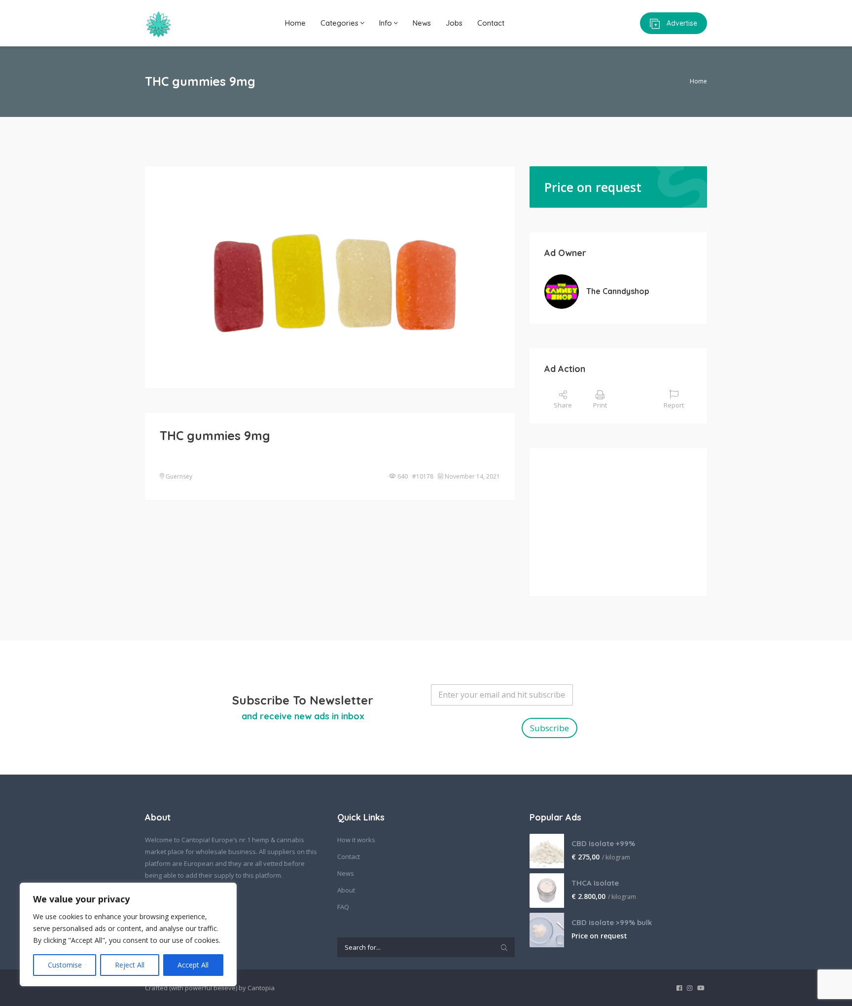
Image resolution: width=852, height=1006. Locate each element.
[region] (128, 934)
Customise (65, 964)
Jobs (454, 23)
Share (563, 405)
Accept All (193, 964)
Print (600, 405)
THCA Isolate (595, 883)
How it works (356, 839)
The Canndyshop (617, 291)
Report (674, 405)
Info (386, 23)
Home (295, 23)
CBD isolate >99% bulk (611, 922)
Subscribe (549, 728)
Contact (490, 23)
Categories (340, 23)
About (346, 890)
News (422, 23)
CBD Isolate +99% (603, 843)
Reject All (129, 964)
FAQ (343, 906)
